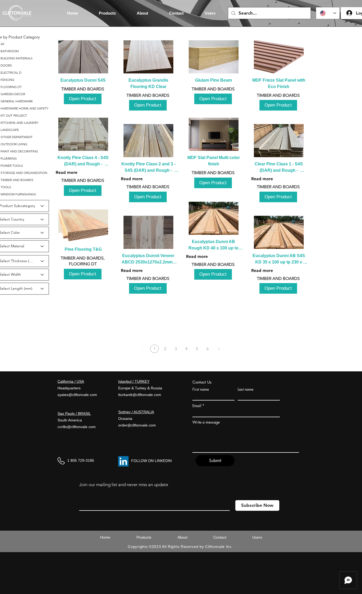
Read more (66, 172)
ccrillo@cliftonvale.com (77, 427)
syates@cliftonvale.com (77, 395)
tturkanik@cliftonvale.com (139, 395)
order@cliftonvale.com (137, 425)
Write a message (206, 422)
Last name (245, 389)
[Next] (218, 349)
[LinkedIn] (123, 461)
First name (200, 389)
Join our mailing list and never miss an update (123, 484)
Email (196, 406)
